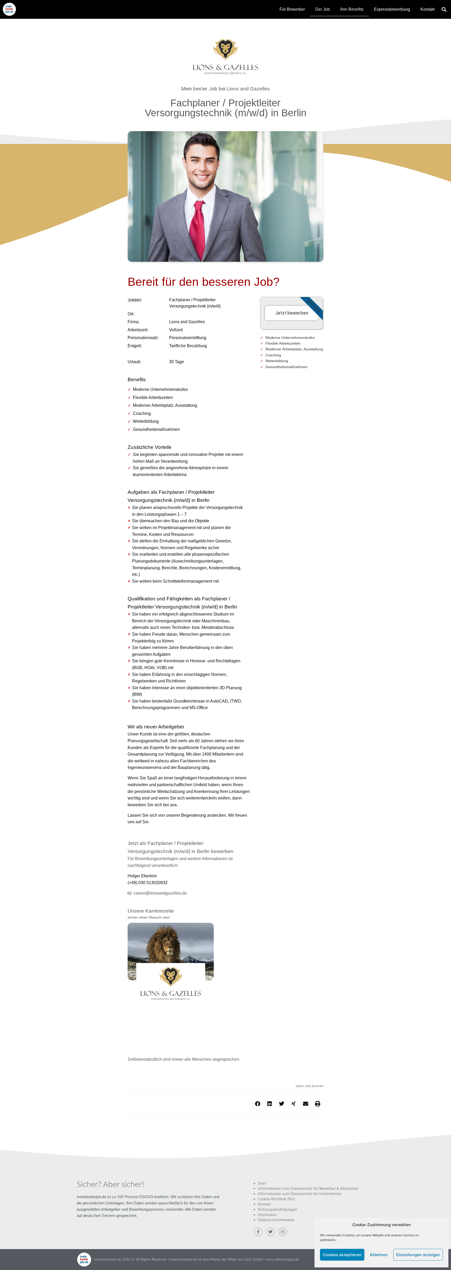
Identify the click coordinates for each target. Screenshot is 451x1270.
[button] (444, 9)
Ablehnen (379, 1254)
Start (262, 1183)
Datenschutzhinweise (276, 1219)
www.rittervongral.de (282, 1259)
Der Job (322, 9)
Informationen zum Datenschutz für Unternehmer (299, 1193)
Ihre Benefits (352, 9)
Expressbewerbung (392, 9)
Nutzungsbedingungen (277, 1209)
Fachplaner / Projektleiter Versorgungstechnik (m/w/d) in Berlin (225, 107)
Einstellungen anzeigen (418, 1254)
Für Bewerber (292, 9)
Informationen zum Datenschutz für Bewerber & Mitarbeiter (308, 1188)
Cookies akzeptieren (342, 1254)
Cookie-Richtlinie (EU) (276, 1199)
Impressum (267, 1214)
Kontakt (427, 9)
